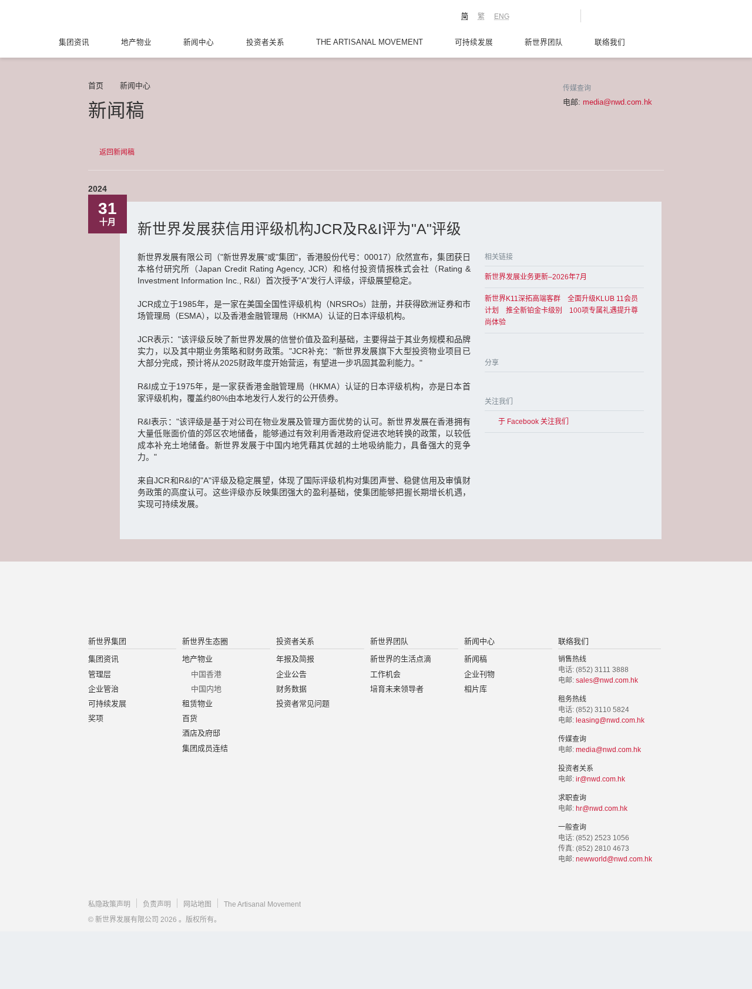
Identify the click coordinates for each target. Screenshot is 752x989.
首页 (95, 85)
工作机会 (385, 674)
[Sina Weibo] (517, 383)
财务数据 (291, 688)
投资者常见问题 (303, 703)
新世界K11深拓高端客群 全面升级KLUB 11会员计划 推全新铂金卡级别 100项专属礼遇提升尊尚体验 (561, 310)
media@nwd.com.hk (617, 102)
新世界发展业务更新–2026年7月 (536, 277)
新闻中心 (198, 42)
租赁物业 (197, 703)
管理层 (99, 674)
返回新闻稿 (117, 152)
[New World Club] (562, 15)
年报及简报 (295, 658)
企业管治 (103, 688)
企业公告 (291, 674)
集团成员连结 (205, 748)
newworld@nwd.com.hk (614, 859)
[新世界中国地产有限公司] (360, 599)
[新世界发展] (153, 17)
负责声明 (157, 904)
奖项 (95, 718)
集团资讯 (74, 42)
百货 (189, 718)
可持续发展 (474, 42)
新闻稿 (475, 658)
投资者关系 (265, 42)
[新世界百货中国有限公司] (494, 599)
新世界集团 (107, 641)
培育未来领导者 (397, 688)
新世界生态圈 (205, 641)
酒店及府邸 (201, 733)
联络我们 (610, 42)
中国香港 (206, 674)
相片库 (475, 688)
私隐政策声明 (109, 904)
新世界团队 (544, 42)
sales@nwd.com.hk (607, 680)
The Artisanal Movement (369, 42)
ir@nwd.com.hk (600, 779)
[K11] (530, 15)
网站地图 (197, 904)
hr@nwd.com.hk (601, 808)
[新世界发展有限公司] (243, 599)
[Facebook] (489, 383)
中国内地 (206, 688)
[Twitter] (503, 383)
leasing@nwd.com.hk (610, 720)
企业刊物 (479, 674)
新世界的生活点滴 (400, 658)
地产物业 (136, 42)
